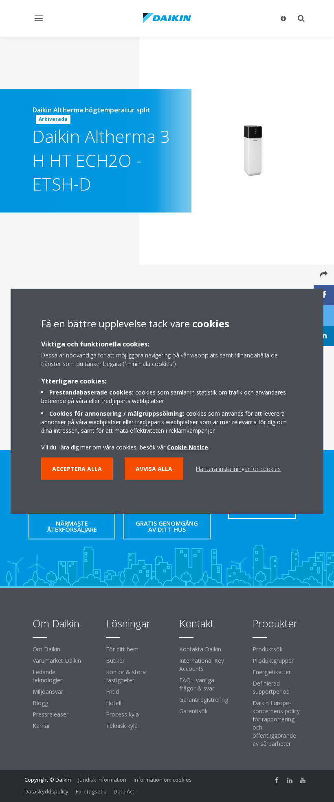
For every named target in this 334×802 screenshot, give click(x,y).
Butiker (115, 660)
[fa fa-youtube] (303, 780)
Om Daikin (46, 649)
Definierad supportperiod (271, 687)
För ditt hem (122, 649)
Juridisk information (102, 779)
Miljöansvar (48, 691)
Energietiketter (272, 672)
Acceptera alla (77, 469)
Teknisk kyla (122, 726)
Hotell (113, 703)
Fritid (112, 691)
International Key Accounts (201, 665)
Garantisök (193, 711)
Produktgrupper (273, 660)
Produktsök (268, 649)
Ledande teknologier (47, 676)
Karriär (41, 726)
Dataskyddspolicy (46, 791)
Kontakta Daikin (200, 649)
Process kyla (122, 714)
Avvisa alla (154, 469)
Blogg (40, 703)
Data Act (124, 791)
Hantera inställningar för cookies (238, 469)
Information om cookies (163, 779)
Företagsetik (91, 791)
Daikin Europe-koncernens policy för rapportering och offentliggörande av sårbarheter (276, 723)
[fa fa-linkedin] (290, 780)
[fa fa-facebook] (276, 780)
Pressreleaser (50, 714)
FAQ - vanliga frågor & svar (196, 684)
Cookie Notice (187, 447)
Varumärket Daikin (57, 660)
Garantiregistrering (203, 699)
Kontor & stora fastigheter (126, 676)
